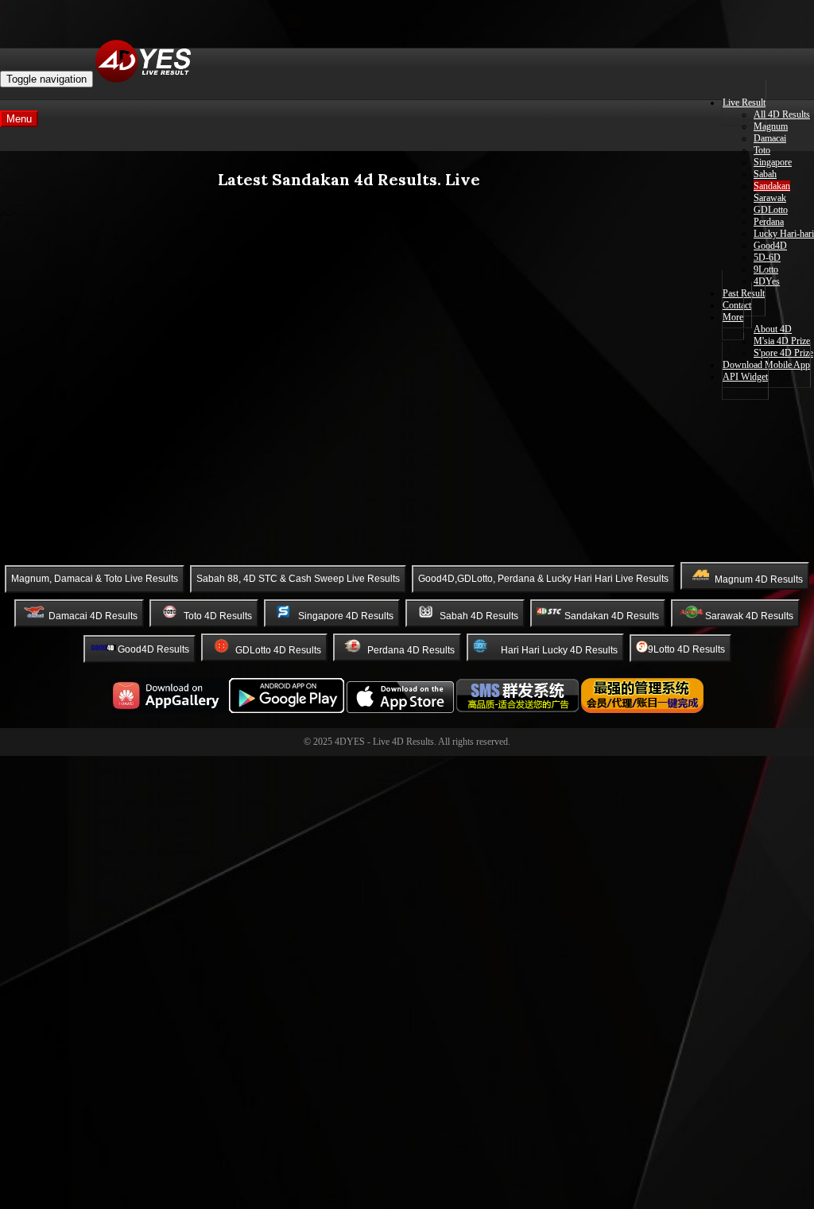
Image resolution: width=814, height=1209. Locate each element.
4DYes (767, 281)
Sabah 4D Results (479, 615)
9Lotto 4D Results (686, 649)
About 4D (773, 329)
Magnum (771, 126)
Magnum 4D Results (759, 578)
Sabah (765, 174)
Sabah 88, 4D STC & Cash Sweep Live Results (298, 578)
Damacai (770, 138)
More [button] (733, 317)
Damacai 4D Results (93, 615)
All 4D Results (782, 114)
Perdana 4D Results (411, 649)
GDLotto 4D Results (278, 649)
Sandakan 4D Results (611, 615)
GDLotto (771, 209)
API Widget (745, 376)
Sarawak (770, 197)
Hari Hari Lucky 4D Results (559, 649)
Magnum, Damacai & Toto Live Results (94, 578)
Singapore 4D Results (345, 615)
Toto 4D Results (218, 615)
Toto (762, 150)
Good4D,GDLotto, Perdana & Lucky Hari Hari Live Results (543, 578)
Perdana (769, 221)
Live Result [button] (744, 102)
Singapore (773, 162)
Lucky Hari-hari (784, 233)
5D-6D (767, 257)
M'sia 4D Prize (782, 341)
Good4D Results (153, 649)
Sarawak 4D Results (749, 615)
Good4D (770, 245)
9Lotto (766, 269)
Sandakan (772, 186)
